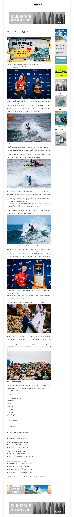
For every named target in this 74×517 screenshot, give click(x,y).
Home (22, 8)
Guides (40, 8)
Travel (31, 8)
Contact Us (45, 8)
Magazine (36, 8)
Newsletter (51, 8)
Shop (25, 8)
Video (28, 8)
